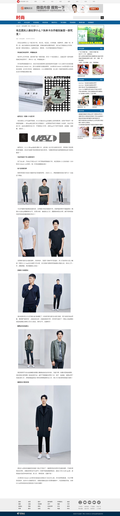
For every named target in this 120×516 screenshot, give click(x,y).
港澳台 (20, 506)
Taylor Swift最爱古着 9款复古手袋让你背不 (90, 89)
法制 (29, 504)
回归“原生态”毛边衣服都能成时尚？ (88, 87)
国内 (19, 501)
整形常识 (54, 22)
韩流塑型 (81, 60)
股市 (39, 501)
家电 (39, 506)
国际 (19, 504)
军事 (19, 508)
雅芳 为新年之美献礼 (84, 122)
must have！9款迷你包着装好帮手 (88, 83)
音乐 (58, 506)
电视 (58, 508)
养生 (49, 508)
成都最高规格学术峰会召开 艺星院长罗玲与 (90, 114)
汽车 (68, 504)
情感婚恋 (91, 22)
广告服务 (93, 506)
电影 (58, 504)
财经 (44, 1)
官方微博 (99, 502)
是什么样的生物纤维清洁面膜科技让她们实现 (91, 56)
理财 (29, 506)
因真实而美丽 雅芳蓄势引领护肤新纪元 (89, 118)
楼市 (29, 508)
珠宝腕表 (63, 22)
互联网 (40, 504)
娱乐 (77, 1)
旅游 (68, 501)
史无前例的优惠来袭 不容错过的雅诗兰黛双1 (91, 124)
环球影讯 (59, 501)
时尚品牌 (27, 22)
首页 (19, 22)
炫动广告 (99, 506)
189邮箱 (89, 502)
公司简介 (80, 506)
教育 (61, 1)
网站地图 (80, 508)
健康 (69, 1)
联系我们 (93, 508)
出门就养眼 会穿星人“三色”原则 (87, 93)
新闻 (36, 1)
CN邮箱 (85, 502)
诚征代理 (87, 508)
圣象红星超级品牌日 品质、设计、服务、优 (90, 58)
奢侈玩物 (82, 22)
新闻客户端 (80, 502)
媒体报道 (87, 506)
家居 (68, 506)
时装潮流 (36, 22)
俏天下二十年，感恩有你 (85, 54)
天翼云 (94, 502)
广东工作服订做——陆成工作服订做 (88, 52)
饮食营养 (50, 506)
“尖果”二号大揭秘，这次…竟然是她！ (89, 62)
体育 (29, 501)
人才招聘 (99, 508)
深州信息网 (24, 26)
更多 (101, 48)
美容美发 (45, 22)
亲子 (49, 504)
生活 (86, 1)
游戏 (39, 508)
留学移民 (50, 501)
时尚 (94, 1)
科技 (52, 1)
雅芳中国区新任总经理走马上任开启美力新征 (91, 120)
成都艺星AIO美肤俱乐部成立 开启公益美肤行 (91, 116)
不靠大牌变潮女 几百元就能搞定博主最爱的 (90, 91)
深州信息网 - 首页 (24, 1)
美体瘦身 (72, 22)
